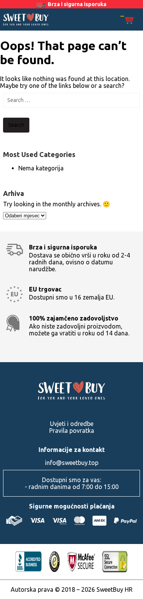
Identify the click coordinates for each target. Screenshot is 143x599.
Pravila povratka (71, 430)
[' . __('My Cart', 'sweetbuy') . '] (127, 20)
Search (16, 125)
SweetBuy (26, 19)
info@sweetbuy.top (71, 462)
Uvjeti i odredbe (71, 423)
